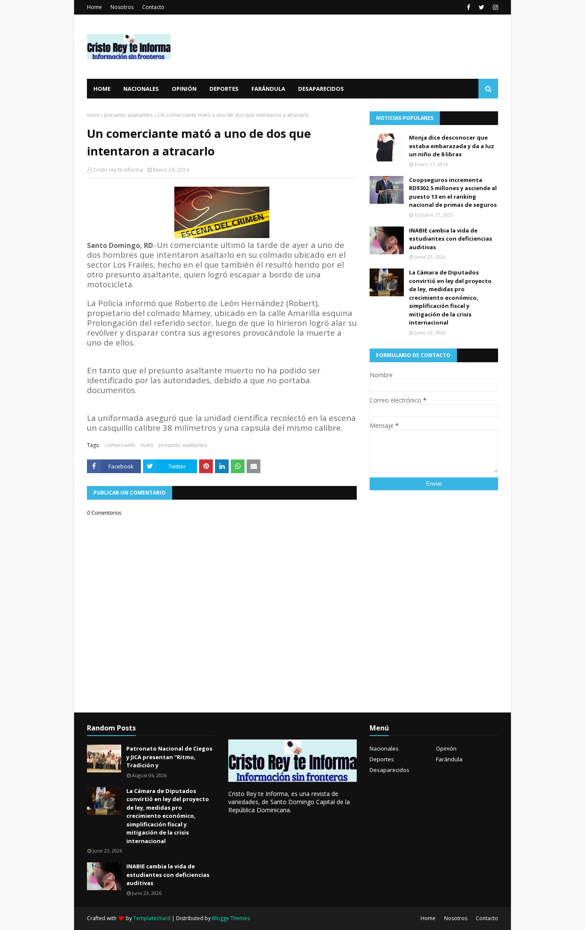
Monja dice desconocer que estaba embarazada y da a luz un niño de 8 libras (451, 146)
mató (146, 445)
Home (94, 7)
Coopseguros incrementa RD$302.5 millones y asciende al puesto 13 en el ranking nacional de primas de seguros (453, 192)
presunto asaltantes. (129, 115)
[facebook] (468, 7)
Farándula (449, 759)
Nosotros (122, 7)
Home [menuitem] (101, 88)
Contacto (153, 7)
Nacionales (384, 748)
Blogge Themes (231, 918)
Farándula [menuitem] (268, 88)
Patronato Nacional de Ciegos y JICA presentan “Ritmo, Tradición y (169, 757)
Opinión (446, 748)
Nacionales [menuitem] (141, 88)
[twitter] (482, 7)
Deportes (382, 759)
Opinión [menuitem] (184, 88)
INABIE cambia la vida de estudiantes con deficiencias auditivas (450, 239)
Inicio (93, 115)
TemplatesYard (151, 918)
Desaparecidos (389, 770)
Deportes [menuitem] (224, 88)
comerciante (120, 445)
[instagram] (494, 7)
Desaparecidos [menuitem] (321, 88)
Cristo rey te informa (118, 169)
